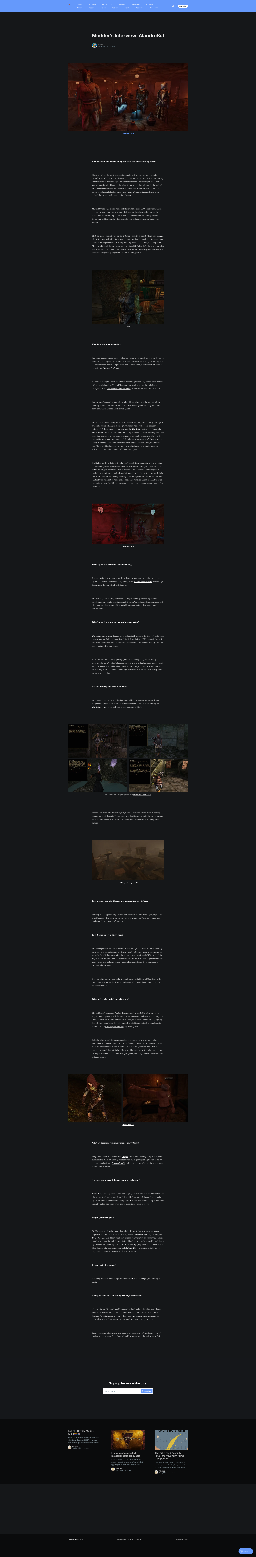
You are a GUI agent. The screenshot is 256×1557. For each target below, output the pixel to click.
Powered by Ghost (182, 1539)
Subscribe (182, 6)
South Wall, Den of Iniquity (103, 1193)
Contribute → (139, 1539)
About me (139, 8)
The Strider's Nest (128, 133)
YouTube (149, 4)
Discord (91, 8)
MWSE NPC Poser (128, 1125)
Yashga (160, 235)
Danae (100, 44)
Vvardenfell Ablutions (114, 1026)
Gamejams (136, 4)
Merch (127, 8)
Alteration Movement (143, 581)
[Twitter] (173, 6)
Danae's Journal (73, 1539)
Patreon (115, 8)
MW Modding (107, 4)
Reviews (122, 4)
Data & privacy (121, 1539)
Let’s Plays (92, 4)
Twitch (79, 8)
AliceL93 (75, 1446)
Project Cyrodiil (118, 1163)
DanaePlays (154, 8)
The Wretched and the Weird (118, 388)
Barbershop (109, 368)
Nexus (103, 8)
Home (79, 4)
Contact (130, 1539)
